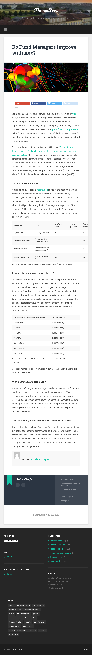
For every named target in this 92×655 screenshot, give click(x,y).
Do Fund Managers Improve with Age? (44, 50)
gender (35, 614)
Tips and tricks (56, 557)
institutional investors (28, 618)
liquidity (28, 622)
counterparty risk (15, 609)
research (33, 630)
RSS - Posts (10, 557)
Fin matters (46, 10)
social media (13, 634)
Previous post (67, 497)
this (74, 114)
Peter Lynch (42, 190)
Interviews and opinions (60, 553)
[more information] (16, 109)
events (11, 614)
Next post (65, 501)
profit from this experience (65, 129)
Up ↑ (86, 649)
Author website (23, 485)
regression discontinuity (17, 630)
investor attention (15, 622)
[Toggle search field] (86, 29)
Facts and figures (58, 549)
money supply (28, 626)
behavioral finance (23, 605)
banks (11, 605)
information (13, 618)
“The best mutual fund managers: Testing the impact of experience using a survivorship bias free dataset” (45, 151)
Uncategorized (56, 561)
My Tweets (9, 574)
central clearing (38, 605)
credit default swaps (32, 609)
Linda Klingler (40, 459)
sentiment (42, 630)
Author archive (18, 485)
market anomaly (39, 622)
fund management (68, 489)
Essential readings (69, 483)
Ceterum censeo (57, 541)
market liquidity (14, 626)
